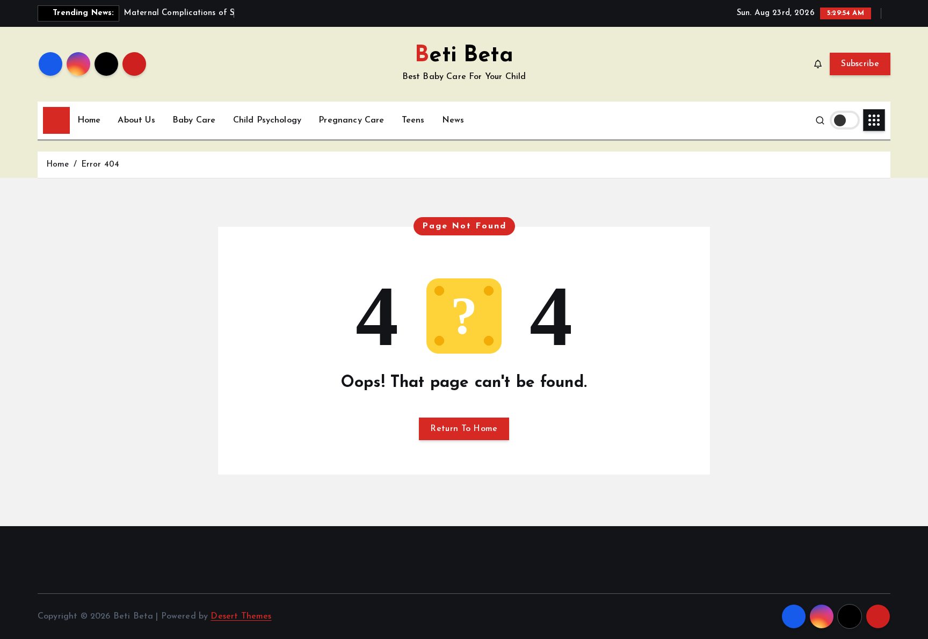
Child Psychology (267, 120)
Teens (413, 120)
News (453, 120)
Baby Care (193, 120)
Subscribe (860, 64)
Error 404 (100, 165)
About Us (136, 120)
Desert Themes (241, 616)
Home (89, 120)
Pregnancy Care (351, 120)
